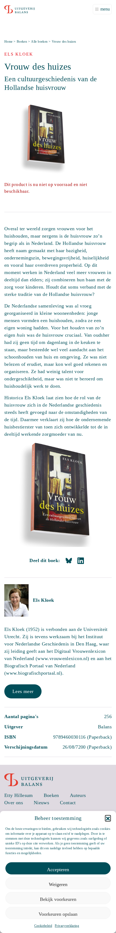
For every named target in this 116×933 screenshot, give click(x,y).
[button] (108, 818)
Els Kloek (43, 600)
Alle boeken (39, 41)
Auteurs (78, 795)
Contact (68, 802)
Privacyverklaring (67, 926)
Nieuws (41, 802)
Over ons (13, 802)
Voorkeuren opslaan (58, 914)
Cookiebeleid (43, 926)
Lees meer (22, 691)
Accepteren (58, 869)
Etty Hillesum (18, 795)
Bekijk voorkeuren (58, 899)
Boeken (22, 41)
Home (8, 41)
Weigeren (58, 884)
